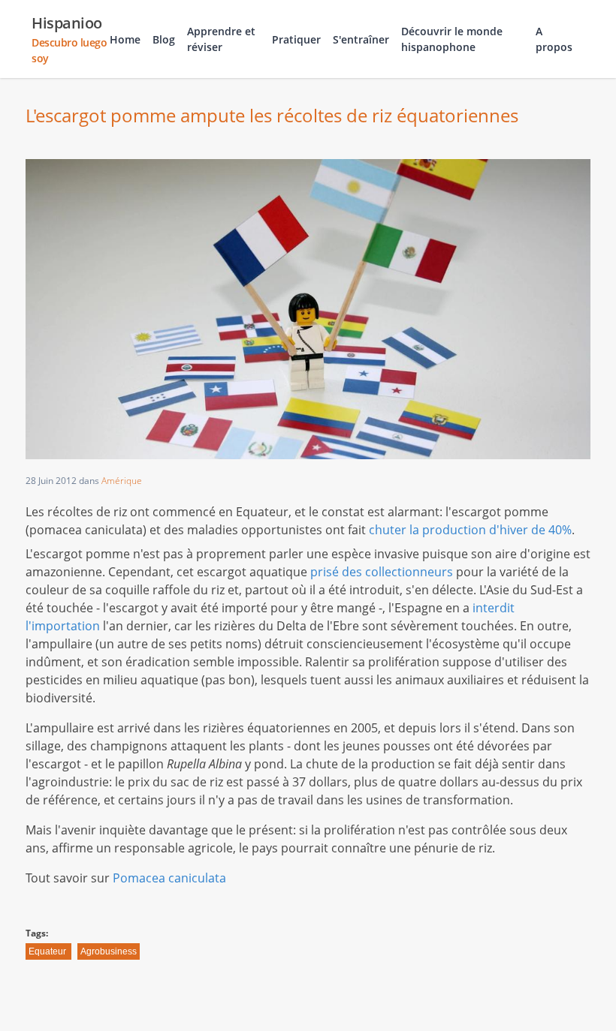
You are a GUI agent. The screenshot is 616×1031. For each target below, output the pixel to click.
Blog (163, 39)
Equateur (47, 951)
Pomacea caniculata (169, 878)
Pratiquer (296, 39)
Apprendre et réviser (221, 39)
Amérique (121, 480)
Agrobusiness (108, 951)
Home (125, 39)
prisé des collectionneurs (381, 572)
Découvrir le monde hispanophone (452, 39)
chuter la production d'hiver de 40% (470, 530)
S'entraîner (361, 39)
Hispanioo (69, 39)
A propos (554, 39)
